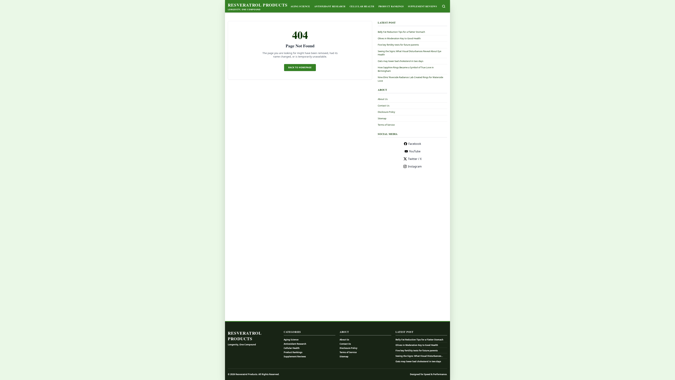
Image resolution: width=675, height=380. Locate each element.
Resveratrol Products (257, 5)
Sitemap (382, 118)
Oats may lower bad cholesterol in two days (400, 61)
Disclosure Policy (386, 111)
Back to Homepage (300, 67)
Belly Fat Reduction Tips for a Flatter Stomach (401, 31)
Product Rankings (391, 6)
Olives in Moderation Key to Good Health (399, 38)
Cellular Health (362, 6)
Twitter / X (415, 159)
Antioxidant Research (329, 6)
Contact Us (383, 105)
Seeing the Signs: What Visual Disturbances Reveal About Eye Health (418, 356)
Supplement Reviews (422, 6)
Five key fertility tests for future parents (398, 44)
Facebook (414, 144)
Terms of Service (386, 124)
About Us (383, 99)
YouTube (414, 151)
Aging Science (300, 6)
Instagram (415, 166)
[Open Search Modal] (443, 6)
